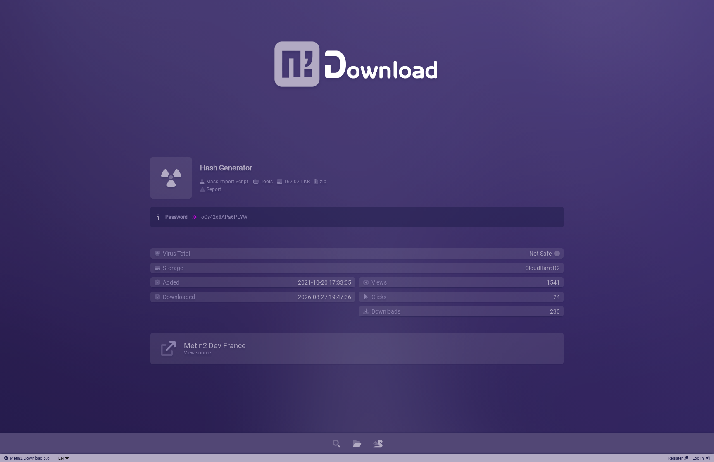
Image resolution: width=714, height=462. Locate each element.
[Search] (336, 443)
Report (214, 189)
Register (675, 458)
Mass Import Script (227, 181)
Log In (698, 458)
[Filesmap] (377, 443)
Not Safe (541, 253)
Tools (267, 181)
